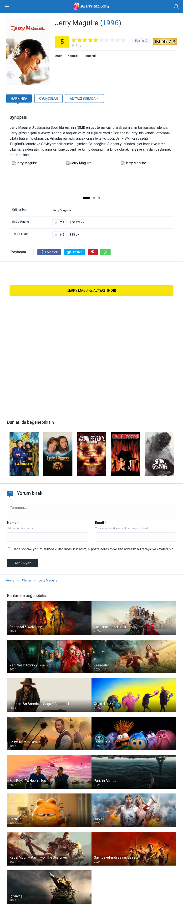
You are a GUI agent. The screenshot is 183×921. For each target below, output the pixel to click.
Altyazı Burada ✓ (84, 98)
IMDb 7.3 (165, 41)
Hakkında (19, 98)
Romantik (90, 55)
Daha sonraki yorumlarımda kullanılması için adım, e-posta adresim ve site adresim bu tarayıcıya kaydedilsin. (93, 549)
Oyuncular (48, 98)
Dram (58, 55)
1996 (110, 23)
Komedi (72, 55)
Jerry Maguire (91, 290)
